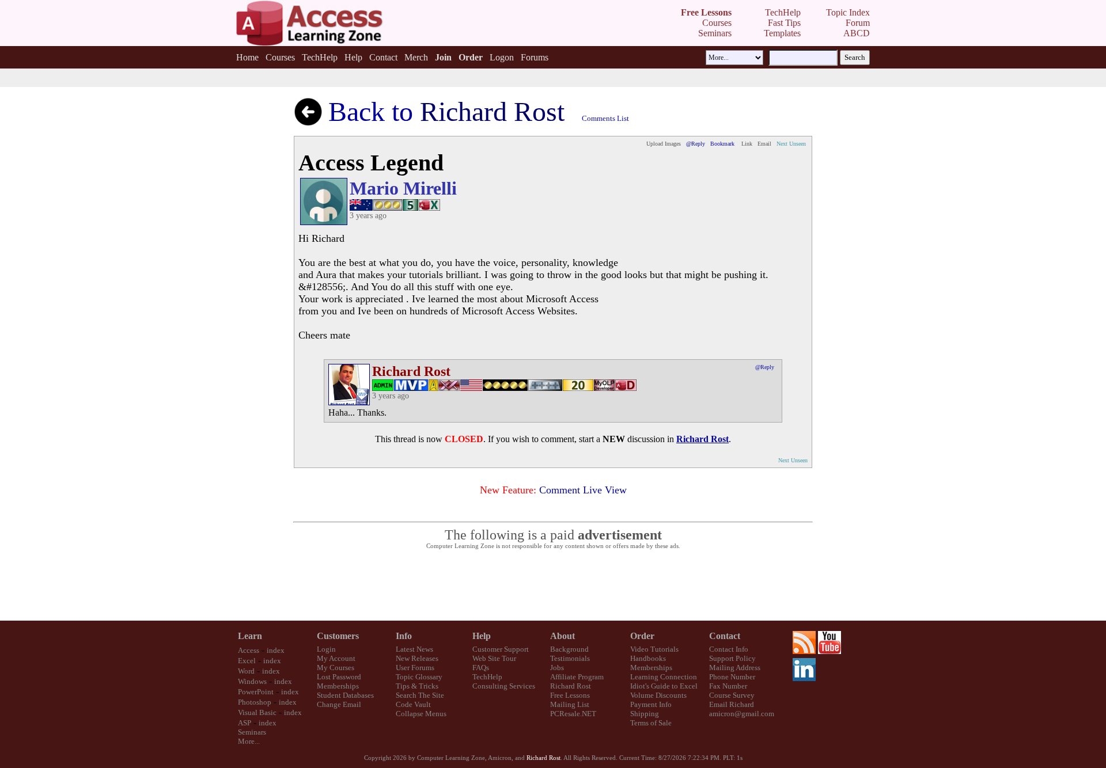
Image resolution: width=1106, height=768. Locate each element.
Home (247, 57)
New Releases (417, 658)
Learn (250, 636)
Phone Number (732, 676)
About (562, 636)
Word (246, 671)
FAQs (480, 667)
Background (569, 649)
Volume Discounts (658, 695)
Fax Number (728, 686)
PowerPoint (256, 691)
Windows (252, 681)
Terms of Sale (651, 722)
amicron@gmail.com (741, 713)
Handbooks (648, 658)
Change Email (339, 704)
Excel (247, 660)
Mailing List (569, 704)
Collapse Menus (421, 713)
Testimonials (570, 658)
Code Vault (413, 704)
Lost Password (339, 676)
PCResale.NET (573, 713)
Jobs (557, 667)
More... (249, 741)
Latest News (414, 649)
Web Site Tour (494, 658)
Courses (280, 57)
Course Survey (732, 695)
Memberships (338, 686)
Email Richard (731, 704)
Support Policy (732, 658)
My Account (336, 658)
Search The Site (420, 695)
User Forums (415, 667)
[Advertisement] (553, 585)
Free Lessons (570, 695)
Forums (534, 57)
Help (353, 57)
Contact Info (728, 649)
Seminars (252, 732)
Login (326, 649)
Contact (383, 57)
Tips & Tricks (417, 686)
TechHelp (320, 57)
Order (642, 636)
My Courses (335, 667)
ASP (244, 722)
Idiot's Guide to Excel (664, 686)
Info (404, 636)
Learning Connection (663, 676)
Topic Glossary (419, 676)
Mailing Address (734, 667)
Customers (338, 636)
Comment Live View (583, 490)
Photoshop (254, 702)
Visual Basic (257, 712)
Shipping (644, 713)
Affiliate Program (577, 676)
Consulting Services (503, 686)
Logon (502, 57)
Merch (416, 57)
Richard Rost (570, 686)
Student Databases (345, 695)
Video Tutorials (654, 649)
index (276, 650)
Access (248, 650)
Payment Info (651, 704)
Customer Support (500, 649)
